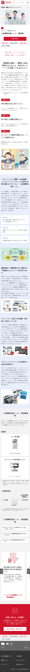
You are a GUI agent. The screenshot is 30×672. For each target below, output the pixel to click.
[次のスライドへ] (28, 571)
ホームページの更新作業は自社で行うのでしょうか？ (14, 534)
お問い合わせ (19, 664)
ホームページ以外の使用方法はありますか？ (13, 540)
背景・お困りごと (9, 52)
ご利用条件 (19, 656)
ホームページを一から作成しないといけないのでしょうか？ (14, 528)
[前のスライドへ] (1, 571)
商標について (4, 660)
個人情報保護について (7, 656)
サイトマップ (4, 664)
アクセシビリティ (20, 660)
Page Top (26, 647)
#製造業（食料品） (23, 43)
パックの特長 (20, 52)
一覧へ (2, 647)
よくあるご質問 (20, 55)
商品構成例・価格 (9, 55)
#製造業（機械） (5, 43)
